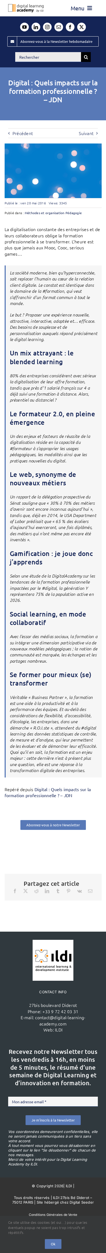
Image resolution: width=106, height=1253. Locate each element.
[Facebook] (15, 891)
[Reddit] (36, 891)
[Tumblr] (58, 891)
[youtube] (24, 27)
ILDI (59, 1030)
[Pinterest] (68, 891)
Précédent (23, 133)
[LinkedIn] (47, 891)
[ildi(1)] (53, 942)
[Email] (90, 891)
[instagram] (47, 27)
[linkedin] (36, 27)
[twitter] (81, 27)
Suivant (86, 133)
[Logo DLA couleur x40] (26, 6)
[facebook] (70, 27)
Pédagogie (74, 213)
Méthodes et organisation (45, 213)
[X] (25, 891)
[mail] (58, 27)
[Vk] (79, 891)
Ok (53, 1244)
